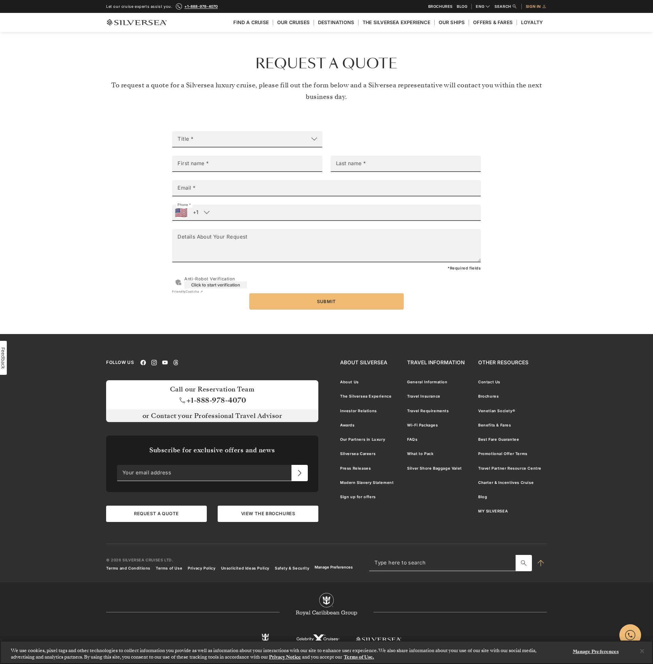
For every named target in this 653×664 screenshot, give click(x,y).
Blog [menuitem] (482, 497)
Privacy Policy (201, 568)
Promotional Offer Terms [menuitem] (503, 454)
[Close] (642, 651)
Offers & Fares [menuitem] (493, 22)
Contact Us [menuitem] (489, 382)
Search (503, 6)
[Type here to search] (524, 563)
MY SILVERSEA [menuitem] (493, 511)
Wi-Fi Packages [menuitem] (422, 425)
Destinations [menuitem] (336, 22)
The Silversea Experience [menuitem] (396, 22)
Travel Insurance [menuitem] (423, 396)
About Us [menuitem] (349, 382)
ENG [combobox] (480, 6)
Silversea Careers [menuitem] (357, 454)
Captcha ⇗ (187, 291)
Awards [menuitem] (347, 425)
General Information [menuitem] (427, 382)
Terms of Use (169, 568)
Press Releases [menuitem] (355, 468)
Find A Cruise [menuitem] (251, 22)
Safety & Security (292, 568)
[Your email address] (299, 473)
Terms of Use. (359, 657)
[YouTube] (165, 362)
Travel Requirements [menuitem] (428, 410)
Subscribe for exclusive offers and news (212, 450)
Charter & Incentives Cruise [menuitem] (506, 482)
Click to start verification (215, 284)
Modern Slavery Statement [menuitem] (367, 482)
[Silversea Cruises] (379, 639)
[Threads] (176, 362)
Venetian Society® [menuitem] (496, 410)
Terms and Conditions (128, 568)
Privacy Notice (285, 657)
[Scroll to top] (540, 563)
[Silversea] (136, 22)
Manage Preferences (334, 567)
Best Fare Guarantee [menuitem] (498, 439)
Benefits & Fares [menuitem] (494, 425)
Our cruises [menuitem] (293, 22)
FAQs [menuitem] (412, 439)
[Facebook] (143, 362)
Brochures (440, 6)
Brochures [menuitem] (488, 396)
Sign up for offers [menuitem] (358, 497)
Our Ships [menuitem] (452, 22)
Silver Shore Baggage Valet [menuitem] (434, 468)
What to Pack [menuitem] (420, 454)
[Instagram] (154, 362)
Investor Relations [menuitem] (358, 410)
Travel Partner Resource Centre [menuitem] (509, 468)
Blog (462, 6)
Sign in (533, 6)
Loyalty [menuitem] (532, 22)
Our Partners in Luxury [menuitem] (362, 439)
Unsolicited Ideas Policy (245, 568)
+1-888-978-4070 (201, 6)
